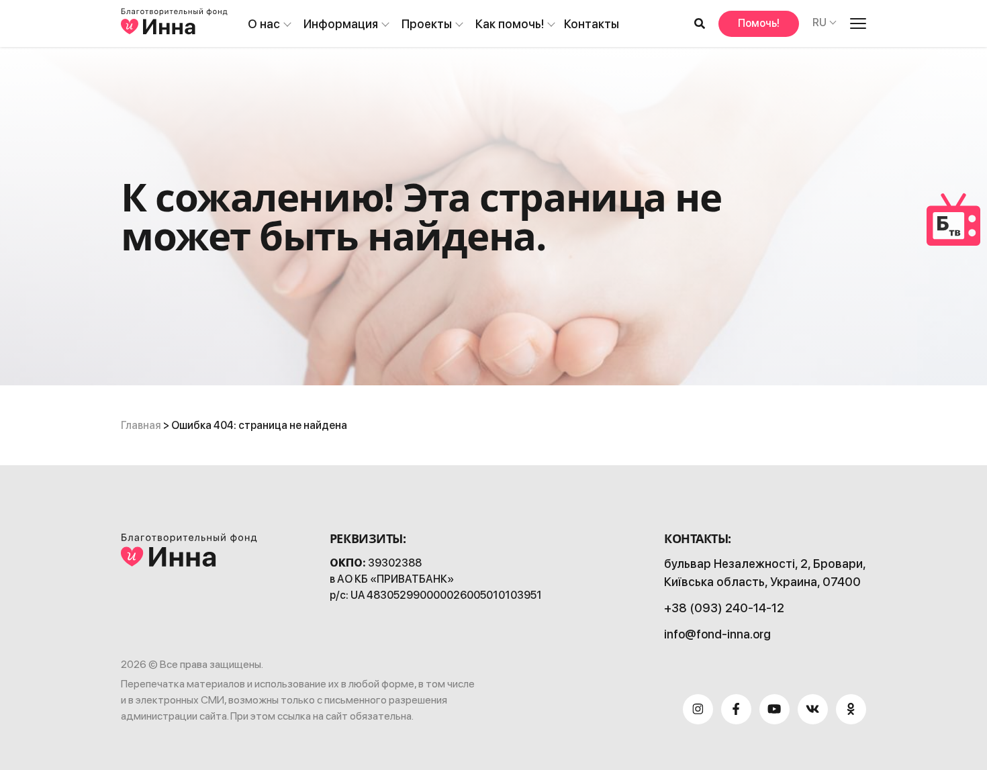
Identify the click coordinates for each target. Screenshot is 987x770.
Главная (141, 425)
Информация (340, 24)
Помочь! (759, 23)
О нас (264, 24)
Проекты (427, 24)
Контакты (591, 24)
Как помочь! (509, 24)
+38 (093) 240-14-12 (724, 608)
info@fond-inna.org (717, 634)
